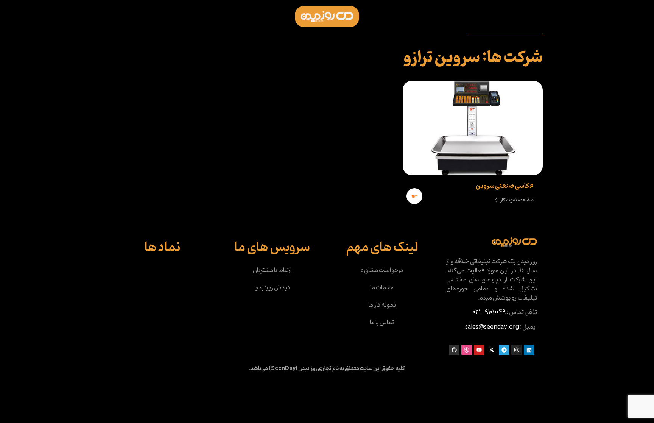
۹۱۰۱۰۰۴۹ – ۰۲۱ (489, 312)
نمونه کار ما (382, 305)
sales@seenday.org (492, 327)
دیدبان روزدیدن (272, 287)
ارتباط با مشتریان (272, 270)
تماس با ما (382, 322)
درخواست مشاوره (382, 270)
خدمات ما (382, 287)
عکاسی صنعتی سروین (504, 186)
